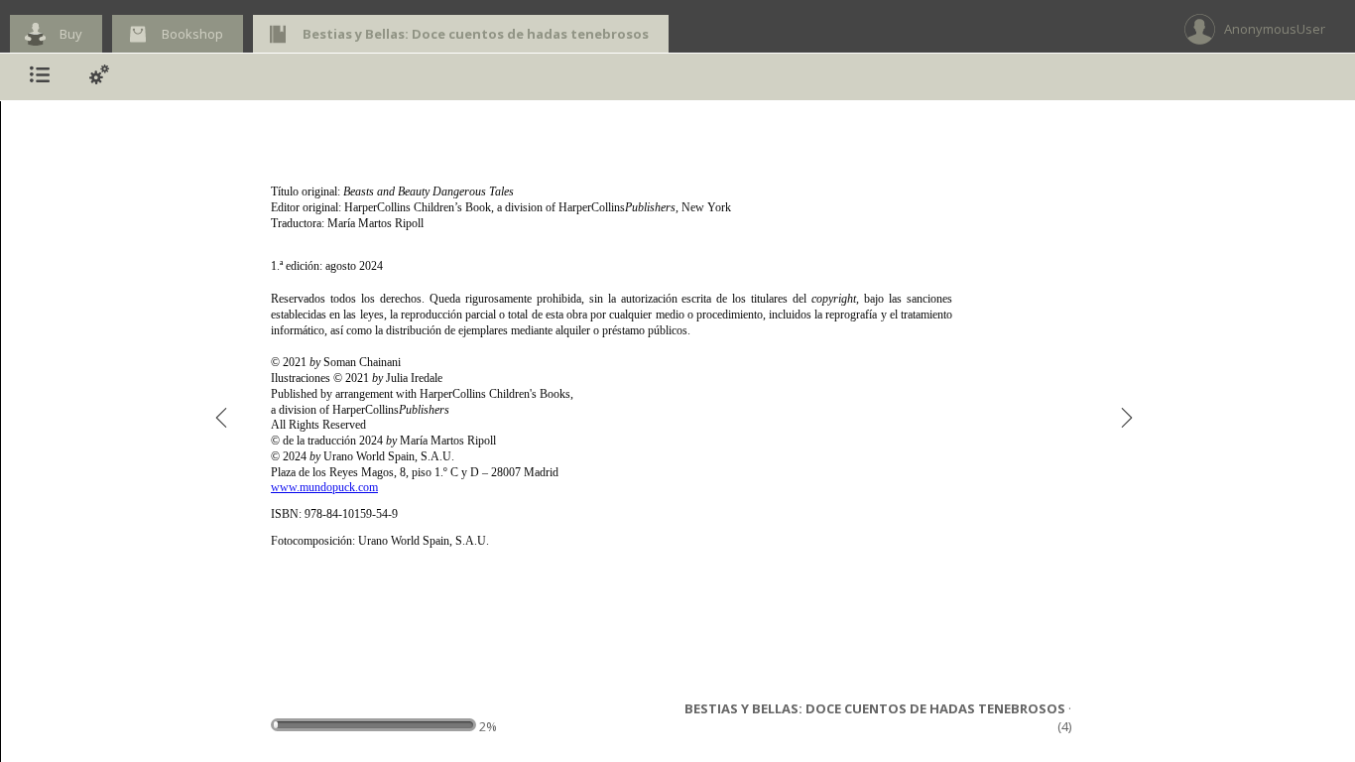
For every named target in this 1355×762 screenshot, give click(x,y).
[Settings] (99, 77)
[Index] (39, 77)
